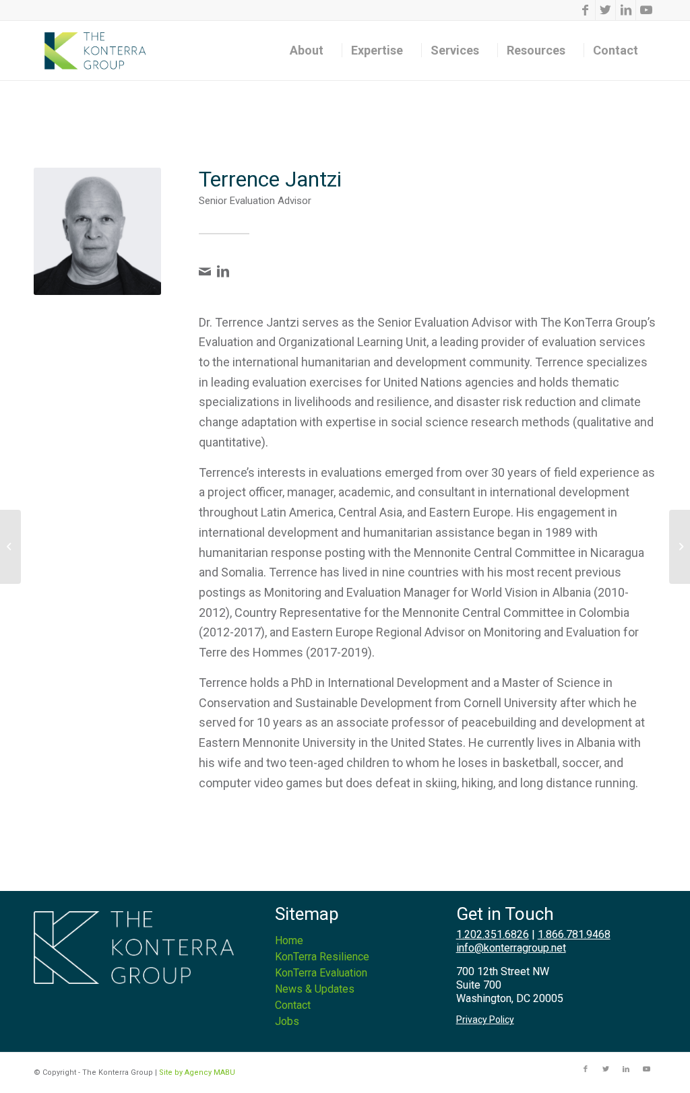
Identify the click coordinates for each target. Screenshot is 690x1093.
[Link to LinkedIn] (625, 10)
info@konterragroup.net (511, 947)
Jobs (287, 1021)
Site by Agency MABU (197, 1072)
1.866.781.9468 (574, 934)
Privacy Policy (485, 1019)
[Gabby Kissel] (10, 547)
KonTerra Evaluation (321, 972)
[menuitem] (311, 50)
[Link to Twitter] (605, 10)
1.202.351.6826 (492, 934)
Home (289, 940)
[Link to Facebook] (585, 10)
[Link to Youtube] (646, 10)
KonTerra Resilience (322, 956)
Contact (293, 1005)
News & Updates (314, 989)
